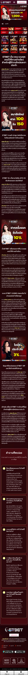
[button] (14, 2)
